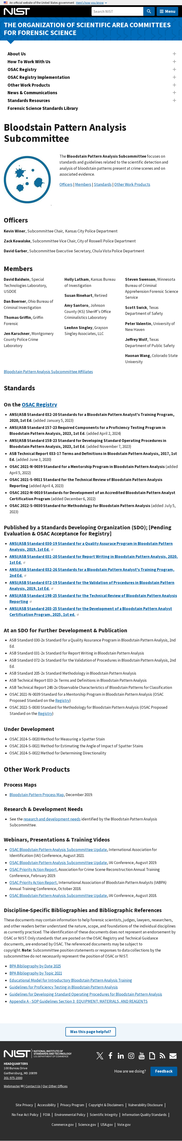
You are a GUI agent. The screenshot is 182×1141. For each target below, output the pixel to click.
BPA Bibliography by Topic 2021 (35, 973)
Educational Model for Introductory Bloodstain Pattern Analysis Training (70, 980)
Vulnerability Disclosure (145, 1105)
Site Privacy (24, 1105)
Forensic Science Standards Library (43, 108)
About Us (17, 54)
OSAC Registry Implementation (39, 77)
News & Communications (32, 92)
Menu (170, 11)
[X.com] (100, 1056)
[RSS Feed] (162, 1056)
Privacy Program (72, 1105)
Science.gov (87, 1124)
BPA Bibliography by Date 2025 (35, 966)
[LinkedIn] (121, 1056)
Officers (66, 184)
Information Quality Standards (144, 1114)
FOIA (46, 1114)
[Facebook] (110, 1056)
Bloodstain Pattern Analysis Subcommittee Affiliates (48, 371)
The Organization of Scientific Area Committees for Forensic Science (87, 28)
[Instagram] (131, 1056)
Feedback (164, 1071)
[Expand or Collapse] (174, 54)
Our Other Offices (55, 1086)
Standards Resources (29, 100)
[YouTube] (141, 1056)
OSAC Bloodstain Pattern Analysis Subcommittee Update (58, 849)
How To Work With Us (29, 61)
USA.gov (106, 1124)
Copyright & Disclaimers (106, 1105)
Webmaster (12, 1086)
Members (83, 184)
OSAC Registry (22, 69)
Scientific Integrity (104, 1114)
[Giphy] (152, 1056)
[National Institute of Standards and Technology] (38, 1053)
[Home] (17, 11)
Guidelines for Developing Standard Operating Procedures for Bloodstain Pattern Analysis (85, 994)
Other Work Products (29, 85)
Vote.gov (124, 1124)
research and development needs (52, 819)
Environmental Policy (70, 1114)
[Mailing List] (173, 1056)
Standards (103, 184)
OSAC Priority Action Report (33, 869)
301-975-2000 (13, 1078)
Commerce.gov (63, 1124)
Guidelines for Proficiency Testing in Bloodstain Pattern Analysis (63, 987)
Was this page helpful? (90, 1031)
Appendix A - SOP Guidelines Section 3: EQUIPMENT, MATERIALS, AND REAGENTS (78, 1001)
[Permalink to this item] (64, 202)
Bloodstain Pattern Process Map (36, 794)
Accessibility (46, 1105)
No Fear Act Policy (25, 1114)
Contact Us (33, 1086)
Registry (62, 700)
